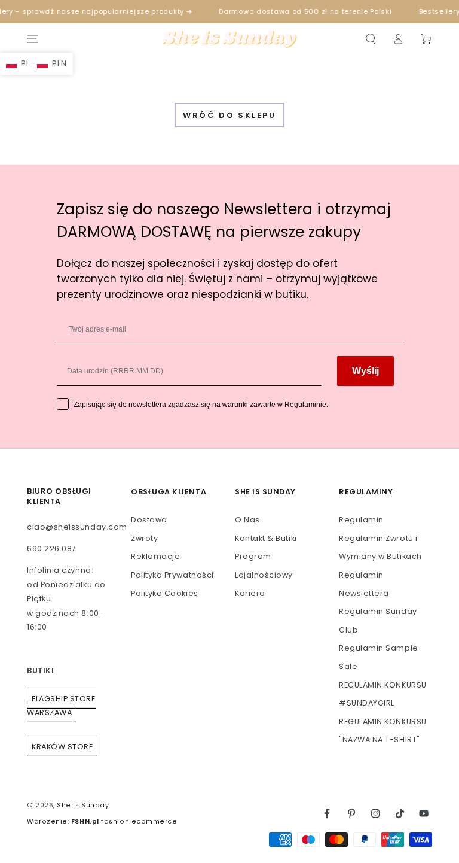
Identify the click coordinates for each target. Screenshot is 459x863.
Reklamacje (155, 556)
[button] (370, 39)
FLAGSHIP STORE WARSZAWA (61, 706)
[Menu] (33, 39)
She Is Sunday (83, 805)
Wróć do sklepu (229, 115)
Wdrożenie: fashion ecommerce (102, 821)
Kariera (250, 593)
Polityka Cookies (164, 593)
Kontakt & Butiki (266, 538)
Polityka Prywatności (172, 575)
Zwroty (144, 538)
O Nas (247, 520)
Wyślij (365, 371)
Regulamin (361, 520)
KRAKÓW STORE (62, 747)
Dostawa (149, 520)
